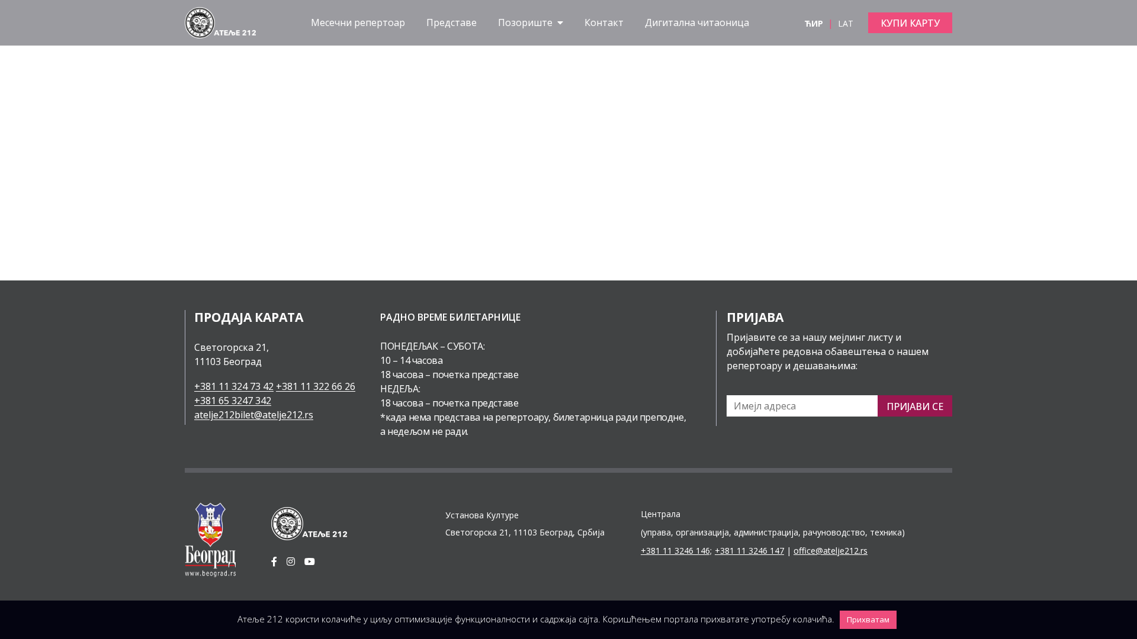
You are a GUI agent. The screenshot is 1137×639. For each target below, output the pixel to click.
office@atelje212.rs (831, 550)
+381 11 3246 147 (749, 550)
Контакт (604, 22)
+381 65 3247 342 (232, 400)
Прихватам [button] (868, 619)
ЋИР (815, 23)
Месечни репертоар (358, 22)
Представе (451, 22)
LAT (845, 23)
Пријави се (915, 406)
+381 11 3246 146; (676, 550)
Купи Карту (910, 23)
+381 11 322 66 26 (315, 386)
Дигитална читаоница (697, 22)
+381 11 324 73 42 (234, 386)
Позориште (526, 22)
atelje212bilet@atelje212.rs (253, 414)
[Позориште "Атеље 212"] (220, 21)
